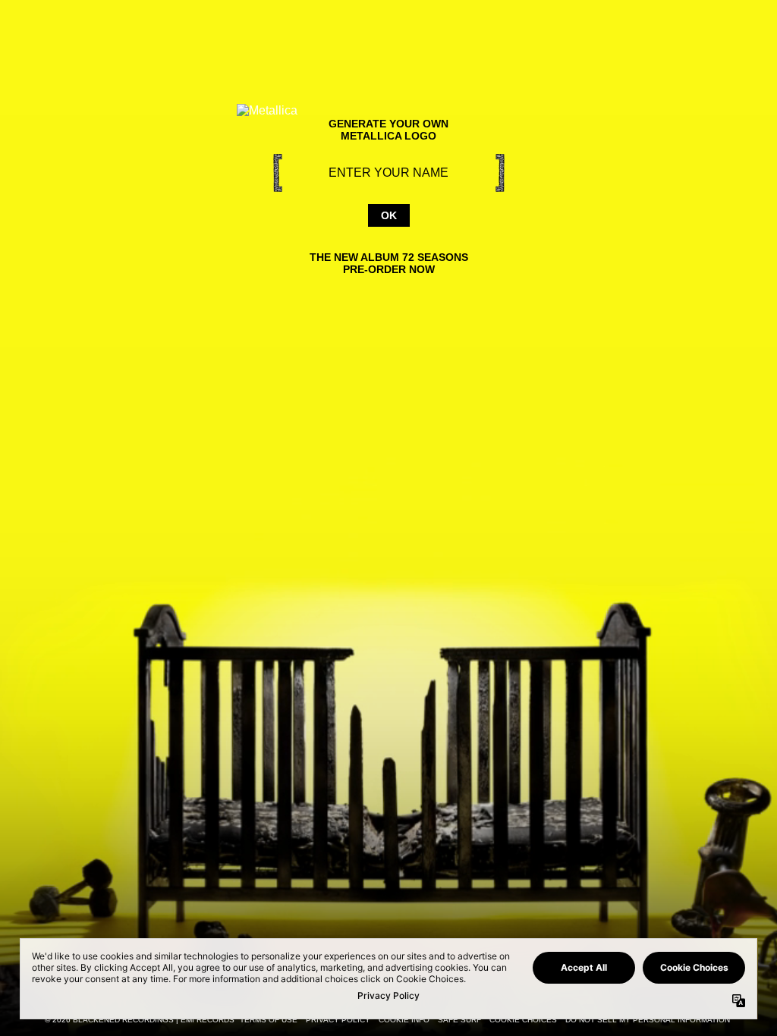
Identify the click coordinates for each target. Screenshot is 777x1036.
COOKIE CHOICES (523, 1020)
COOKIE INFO (404, 1020)
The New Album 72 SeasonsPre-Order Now (389, 263)
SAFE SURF (459, 1020)
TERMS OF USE (268, 1020)
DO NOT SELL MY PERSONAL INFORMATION (647, 1020)
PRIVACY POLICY (338, 1020)
